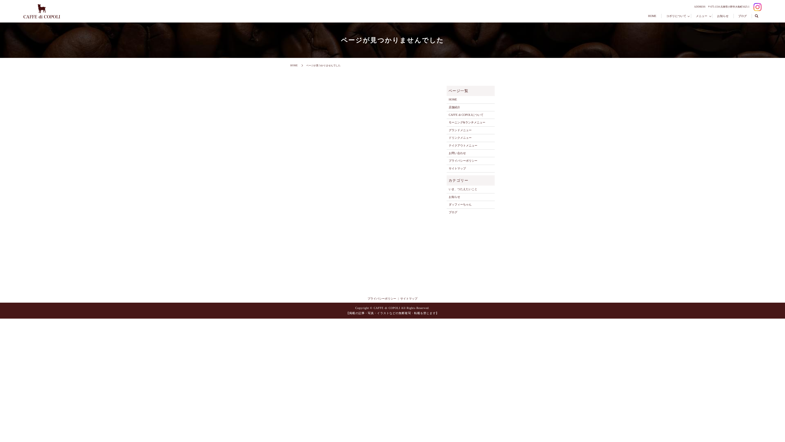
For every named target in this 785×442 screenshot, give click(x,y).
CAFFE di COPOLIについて (466, 114)
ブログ (742, 16)
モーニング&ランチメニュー (467, 122)
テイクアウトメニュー (463, 145)
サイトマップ (457, 168)
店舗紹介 (454, 107)
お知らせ (723, 16)
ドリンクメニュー (460, 137)
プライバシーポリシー (463, 160)
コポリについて (676, 16)
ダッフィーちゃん (460, 204)
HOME (652, 16)
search (756, 16)
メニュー (701, 16)
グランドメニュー (460, 130)
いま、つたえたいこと (463, 189)
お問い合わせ (457, 153)
